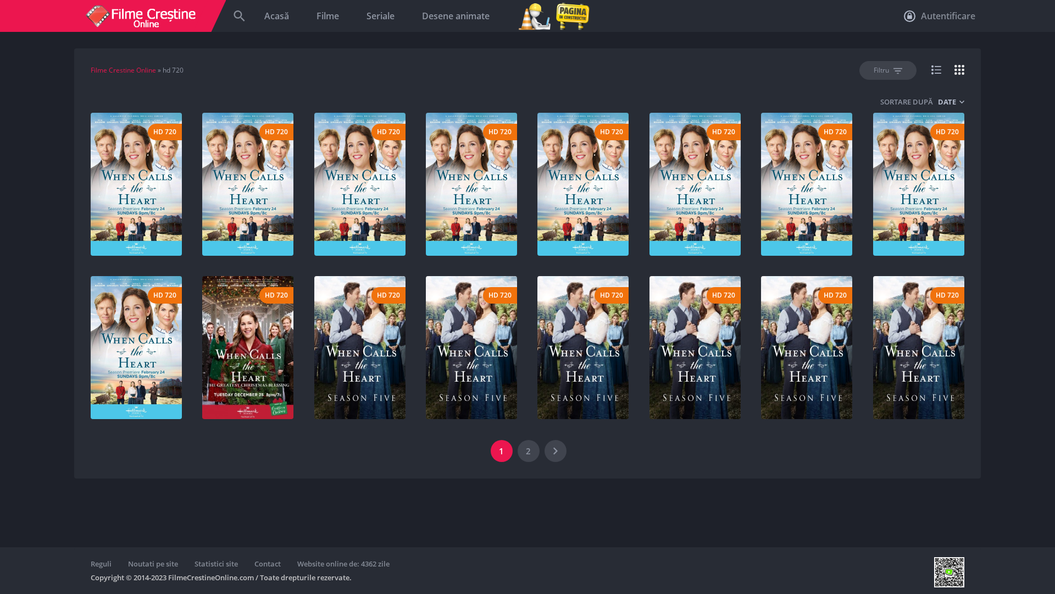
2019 (165, 215)
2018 (276, 378)
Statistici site (216, 564)
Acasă (276, 16)
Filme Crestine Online (123, 70)
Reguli (101, 564)
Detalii (133, 235)
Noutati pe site (153, 564)
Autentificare (947, 16)
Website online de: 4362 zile (343, 564)
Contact (267, 564)
